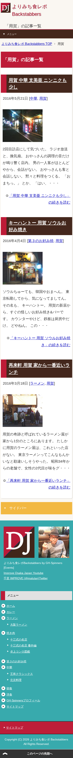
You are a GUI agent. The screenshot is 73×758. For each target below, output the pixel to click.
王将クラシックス (21, 673)
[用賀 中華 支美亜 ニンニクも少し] (23, 138)
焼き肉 (10, 633)
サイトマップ (15, 706)
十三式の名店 (18, 639)
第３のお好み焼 (41, 241)
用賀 (43, 98)
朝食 (9, 688)
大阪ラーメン (18, 624)
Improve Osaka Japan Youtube (23, 573)
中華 (33, 98)
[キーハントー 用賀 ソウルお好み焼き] (23, 281)
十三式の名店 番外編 (23, 645)
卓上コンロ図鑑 (20, 651)
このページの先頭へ (40, 753)
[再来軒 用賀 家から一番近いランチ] (23, 423)
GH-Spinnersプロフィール (23, 700)
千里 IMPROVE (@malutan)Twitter (26, 578)
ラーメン (37, 383)
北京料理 (15, 680)
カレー (10, 612)
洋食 (9, 694)
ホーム (10, 605)
